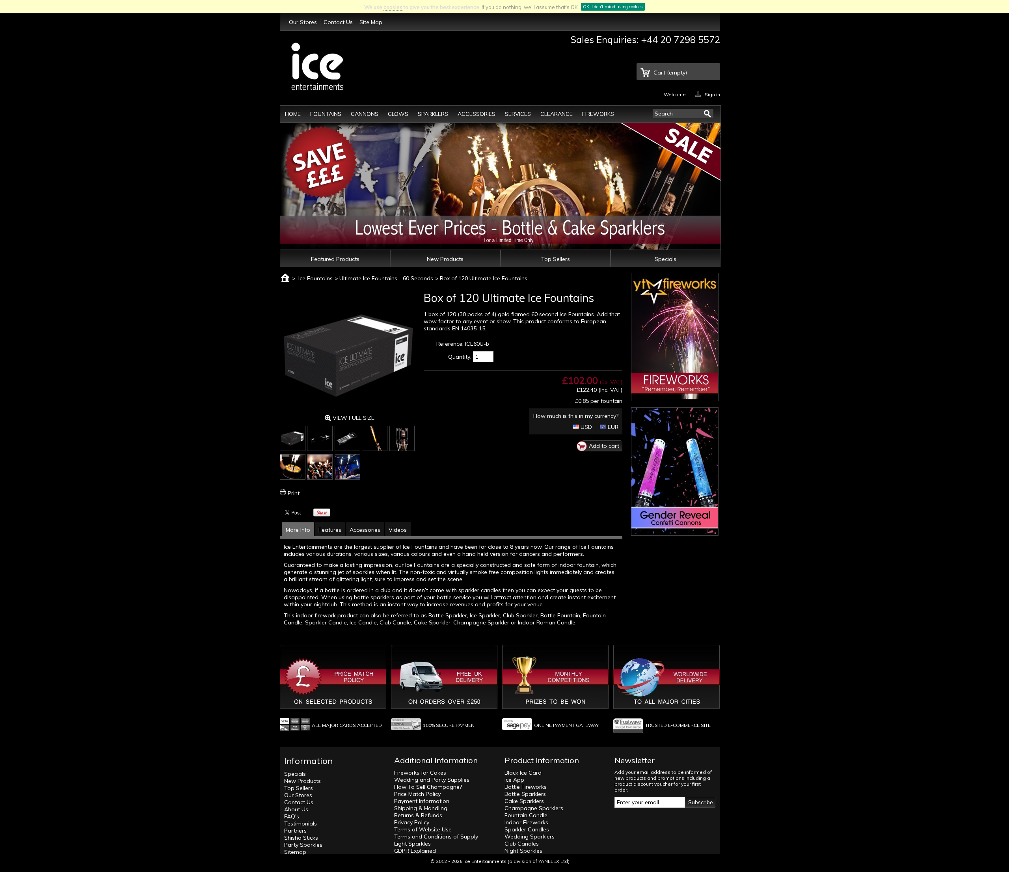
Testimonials (300, 823)
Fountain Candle (525, 815)
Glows (398, 113)
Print (294, 493)
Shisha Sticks (301, 837)
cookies (392, 7)
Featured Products (335, 259)
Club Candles (521, 843)
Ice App (514, 779)
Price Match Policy (417, 793)
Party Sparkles (303, 844)
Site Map (370, 22)
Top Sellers (555, 259)
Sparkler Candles (526, 829)
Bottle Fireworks (525, 786)
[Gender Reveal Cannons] (674, 531)
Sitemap (295, 851)
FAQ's (291, 816)
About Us (296, 809)
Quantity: (459, 356)
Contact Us (338, 22)
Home (293, 113)
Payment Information (421, 801)
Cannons (364, 113)
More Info (298, 529)
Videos (398, 529)
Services (518, 113)
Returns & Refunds (418, 815)
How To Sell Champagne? (428, 786)
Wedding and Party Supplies (431, 779)
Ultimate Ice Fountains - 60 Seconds (386, 278)
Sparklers (433, 113)
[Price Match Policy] (333, 706)
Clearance (556, 113)
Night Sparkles (523, 850)
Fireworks (598, 113)
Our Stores (303, 22)
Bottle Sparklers (525, 793)
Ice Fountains (315, 278)
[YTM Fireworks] (674, 397)
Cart (670, 72)
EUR (612, 426)
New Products (445, 259)
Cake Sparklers (524, 801)
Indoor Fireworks (526, 822)
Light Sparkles (412, 843)
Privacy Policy (411, 822)
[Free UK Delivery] (444, 706)
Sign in (712, 94)
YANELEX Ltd (553, 861)
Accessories (476, 113)
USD (585, 426)
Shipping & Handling (420, 808)
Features (329, 529)
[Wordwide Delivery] (666, 706)
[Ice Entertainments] (317, 67)
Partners (295, 830)
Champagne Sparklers (533, 808)
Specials (665, 259)
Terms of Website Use (423, 829)
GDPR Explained (415, 850)
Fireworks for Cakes (420, 772)
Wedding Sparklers (529, 836)
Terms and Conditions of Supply (436, 836)
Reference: (450, 343)
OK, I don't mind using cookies (613, 6)
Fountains (325, 113)
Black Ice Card (523, 772)
